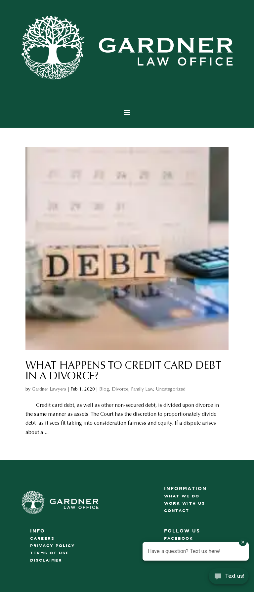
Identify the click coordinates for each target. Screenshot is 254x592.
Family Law (142, 389)
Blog (104, 389)
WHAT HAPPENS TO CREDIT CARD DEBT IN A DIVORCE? (123, 370)
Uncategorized (171, 389)
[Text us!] (228, 578)
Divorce (120, 389)
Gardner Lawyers (49, 389)
